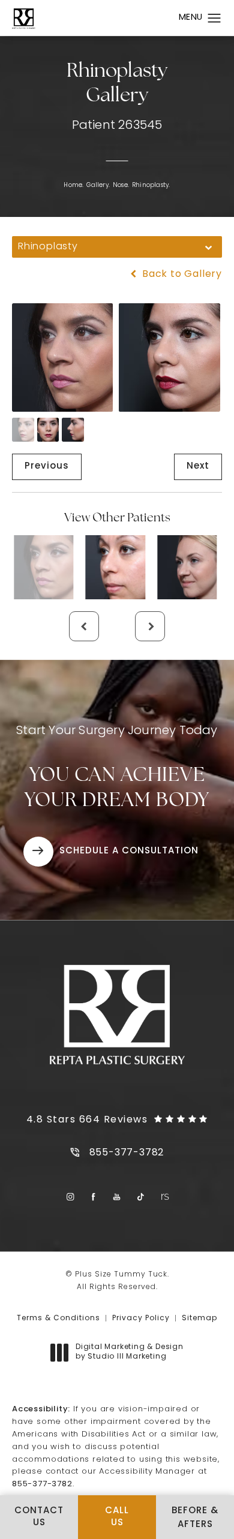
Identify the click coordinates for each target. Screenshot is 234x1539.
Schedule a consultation (129, 851)
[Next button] (150, 626)
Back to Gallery (180, 274)
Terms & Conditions (58, 1318)
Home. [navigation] (73, 185)
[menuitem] (69, 1196)
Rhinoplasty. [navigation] (151, 185)
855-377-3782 (42, 1484)
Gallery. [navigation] (98, 185)
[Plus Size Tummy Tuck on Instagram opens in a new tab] (69, 1196)
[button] (214, 18)
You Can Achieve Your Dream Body (116, 768)
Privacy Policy (141, 1318)
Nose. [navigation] (121, 185)
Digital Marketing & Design (129, 1353)
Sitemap (199, 1318)
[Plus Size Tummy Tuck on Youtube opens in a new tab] (117, 1196)
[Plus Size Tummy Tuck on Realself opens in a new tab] (164, 1196)
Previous (47, 466)
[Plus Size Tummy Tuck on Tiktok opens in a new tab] (140, 1196)
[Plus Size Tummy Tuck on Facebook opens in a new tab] (93, 1196)
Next (198, 466)
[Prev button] (84, 626)
